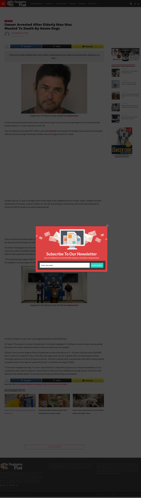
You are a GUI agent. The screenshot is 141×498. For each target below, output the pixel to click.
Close (107, 226)
